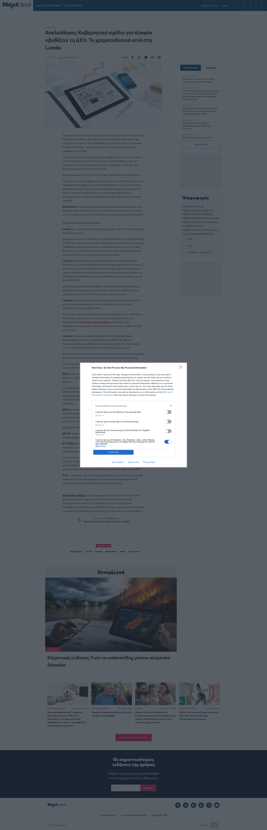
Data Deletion (118, 462)
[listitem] (133, 405)
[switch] (168, 412)
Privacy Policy (149, 462)
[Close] (181, 368)
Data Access (133, 462)
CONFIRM (113, 452)
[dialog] (133, 415)
